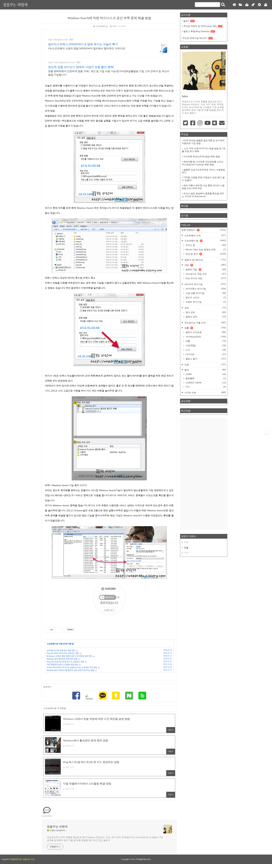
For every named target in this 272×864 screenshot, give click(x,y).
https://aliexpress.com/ (58, 39)
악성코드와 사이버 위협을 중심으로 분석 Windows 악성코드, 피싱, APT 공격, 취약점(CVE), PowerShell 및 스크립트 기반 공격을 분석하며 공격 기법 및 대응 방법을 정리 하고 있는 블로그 (105, 838)
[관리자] (259, 4)
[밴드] (142, 696)
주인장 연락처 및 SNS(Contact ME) (202, 26)
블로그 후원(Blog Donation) (198, 31)
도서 (205, 350)
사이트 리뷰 (205, 392)
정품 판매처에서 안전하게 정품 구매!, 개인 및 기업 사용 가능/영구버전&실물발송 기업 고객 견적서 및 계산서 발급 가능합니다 (108, 73)
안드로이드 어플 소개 (205, 322)
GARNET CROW (205, 383)
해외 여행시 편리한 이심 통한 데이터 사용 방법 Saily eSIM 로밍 (203, 187)
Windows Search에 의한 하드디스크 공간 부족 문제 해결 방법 (109, 18)
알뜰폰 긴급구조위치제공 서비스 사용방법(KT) (203, 171)
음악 (205, 369)
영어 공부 (205, 312)
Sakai (133, 859)
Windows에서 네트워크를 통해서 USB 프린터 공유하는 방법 (70, 670)
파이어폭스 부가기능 (205, 288)
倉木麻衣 (205, 378)
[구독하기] (266, 432)
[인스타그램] (200, 123)
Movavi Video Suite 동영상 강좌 (205, 249)
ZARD (205, 374)
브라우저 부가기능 (205, 284)
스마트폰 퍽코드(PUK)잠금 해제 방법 (201, 156)
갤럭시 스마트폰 (205, 332)
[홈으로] (234, 4)
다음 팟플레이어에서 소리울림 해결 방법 (62, 664)
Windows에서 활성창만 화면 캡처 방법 (62, 658)
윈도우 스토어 (205, 297)
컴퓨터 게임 (205, 269)
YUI (205, 387)
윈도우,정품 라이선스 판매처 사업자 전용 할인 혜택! (81, 67)
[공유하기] (55, 629)
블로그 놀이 (205, 358)
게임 (205, 265)
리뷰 (205, 364)
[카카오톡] (103, 696)
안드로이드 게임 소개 (205, 274)
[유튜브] (207, 123)
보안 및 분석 (205, 254)
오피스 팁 (205, 245)
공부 (205, 307)
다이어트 (205, 354)
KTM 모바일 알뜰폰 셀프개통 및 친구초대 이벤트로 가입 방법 (203, 141)
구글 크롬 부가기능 (205, 293)
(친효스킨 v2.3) (29, 859)
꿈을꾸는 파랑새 (15, 4)
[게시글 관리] (59, 629)
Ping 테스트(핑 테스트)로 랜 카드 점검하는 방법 (65, 661)
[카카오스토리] (116, 696)
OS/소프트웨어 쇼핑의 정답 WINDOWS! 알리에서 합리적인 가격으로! (86, 48)
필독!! (188, 21)
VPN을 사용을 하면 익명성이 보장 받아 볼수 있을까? (203, 178)
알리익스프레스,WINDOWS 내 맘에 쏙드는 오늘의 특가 (83, 44)
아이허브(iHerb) (205, 336)
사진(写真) (205, 345)
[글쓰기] (253, 4)
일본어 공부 (205, 316)
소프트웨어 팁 (102, 26)
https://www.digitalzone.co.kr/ (61, 62)
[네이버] (129, 696)
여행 (205, 341)
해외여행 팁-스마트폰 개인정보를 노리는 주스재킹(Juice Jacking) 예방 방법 (203, 163)
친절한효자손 (16, 859)
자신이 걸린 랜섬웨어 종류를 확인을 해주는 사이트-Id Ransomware (203, 195)
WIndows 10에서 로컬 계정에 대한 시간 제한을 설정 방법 (69, 656)
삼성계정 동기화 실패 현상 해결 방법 (61, 650)
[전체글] (240, 4)
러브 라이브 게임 (205, 278)
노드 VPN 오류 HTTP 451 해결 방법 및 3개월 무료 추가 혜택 (203, 150)
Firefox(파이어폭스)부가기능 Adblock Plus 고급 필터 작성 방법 (72, 667)
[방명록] (247, 4)
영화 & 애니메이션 (205, 259)
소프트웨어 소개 (205, 235)
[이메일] (222, 123)
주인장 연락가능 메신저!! (197, 38)
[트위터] (89, 697)
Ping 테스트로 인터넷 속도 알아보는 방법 (63, 653)
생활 (205, 327)
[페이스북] (76, 696)
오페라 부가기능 (205, 302)
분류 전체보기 (203, 230)
